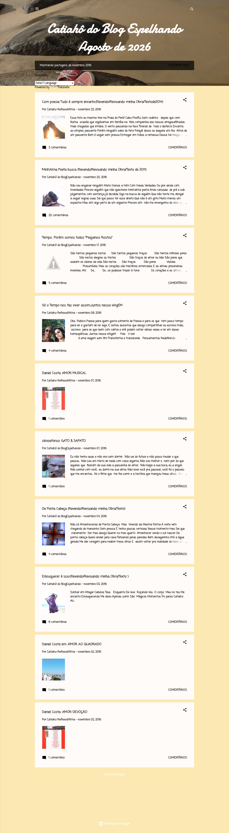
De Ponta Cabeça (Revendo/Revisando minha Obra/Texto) (83, 508)
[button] (185, 100)
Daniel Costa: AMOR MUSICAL (64, 373)
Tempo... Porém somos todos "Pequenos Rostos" (77, 237)
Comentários (177, 148)
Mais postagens (114, 775)
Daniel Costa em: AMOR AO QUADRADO (71, 644)
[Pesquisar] (192, 9)
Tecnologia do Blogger (116, 824)
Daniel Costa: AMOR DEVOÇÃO (64, 711)
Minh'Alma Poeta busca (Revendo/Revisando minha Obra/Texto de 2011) (94, 169)
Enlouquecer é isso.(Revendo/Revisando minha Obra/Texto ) (85, 576)
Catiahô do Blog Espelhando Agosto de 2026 (114, 37)
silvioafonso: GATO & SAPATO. (64, 440)
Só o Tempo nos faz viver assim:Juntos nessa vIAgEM (82, 305)
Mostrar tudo (179, 65)
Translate (63, 87)
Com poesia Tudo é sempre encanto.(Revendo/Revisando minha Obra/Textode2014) (102, 101)
